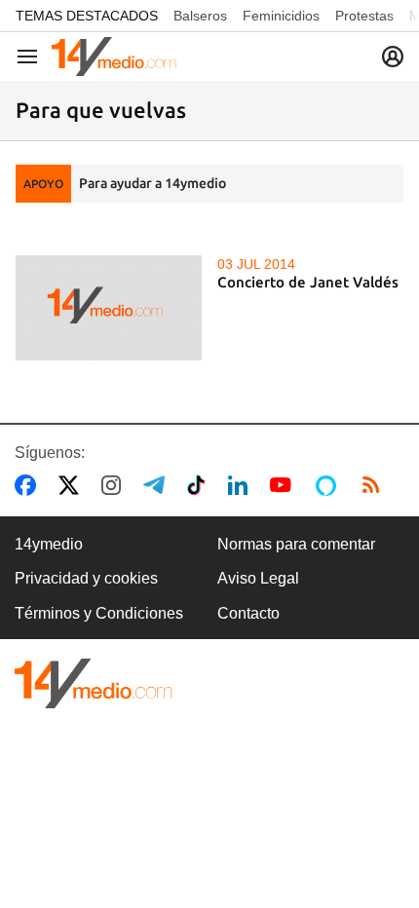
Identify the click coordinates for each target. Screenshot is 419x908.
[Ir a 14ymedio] (114, 56)
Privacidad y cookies (86, 578)
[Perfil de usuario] (392, 56)
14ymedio (49, 544)
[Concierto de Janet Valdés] (109, 307)
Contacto (248, 613)
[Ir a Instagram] (115, 485)
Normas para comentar (296, 544)
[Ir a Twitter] (72, 485)
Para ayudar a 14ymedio (152, 183)
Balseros (200, 15)
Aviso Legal (258, 578)
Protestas (364, 15)
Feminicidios (281, 15)
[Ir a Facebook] (29, 485)
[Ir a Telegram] (157, 485)
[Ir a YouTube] (284, 485)
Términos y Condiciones (99, 613)
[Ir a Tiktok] (200, 485)
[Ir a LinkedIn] (241, 485)
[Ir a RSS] (375, 485)
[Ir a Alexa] (329, 485)
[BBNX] (93, 683)
